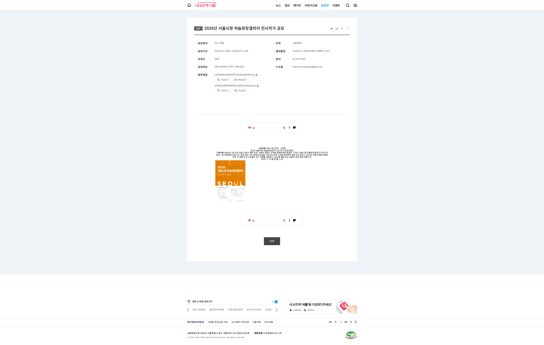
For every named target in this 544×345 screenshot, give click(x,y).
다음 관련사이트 (276, 309)
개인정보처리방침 (195, 322)
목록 (272, 241)
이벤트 (336, 5)
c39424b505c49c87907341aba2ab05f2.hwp (234, 74)
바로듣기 (242, 79)
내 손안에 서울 (206, 4)
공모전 (325, 5)
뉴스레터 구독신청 (240, 322)
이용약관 (256, 322)
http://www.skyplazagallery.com (308, 66)
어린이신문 (311, 5)
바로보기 (225, 79)
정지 (272, 301)
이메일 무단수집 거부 (218, 322)
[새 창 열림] (351, 331)
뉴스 (278, 5)
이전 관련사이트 (188, 309)
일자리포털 (266, 309)
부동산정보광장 (218, 309)
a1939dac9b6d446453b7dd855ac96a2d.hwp (235, 85)
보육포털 (253, 309)
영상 (287, 5)
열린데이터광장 (200, 309)
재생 (276, 301)
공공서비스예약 (237, 309)
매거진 (297, 5)
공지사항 (268, 322)
